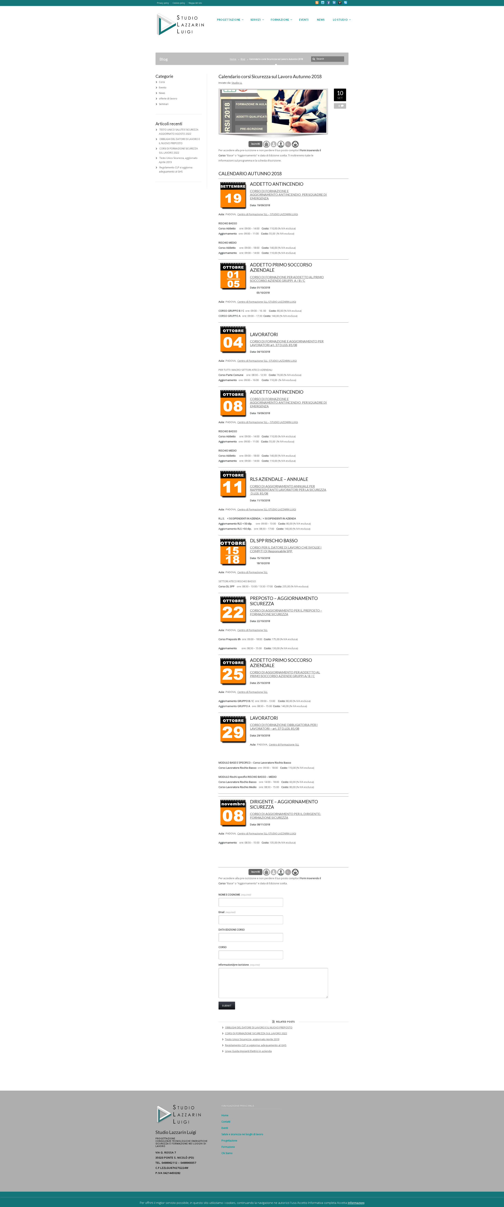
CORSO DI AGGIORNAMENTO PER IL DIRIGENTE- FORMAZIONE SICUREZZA (285, 815)
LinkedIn (334, 2)
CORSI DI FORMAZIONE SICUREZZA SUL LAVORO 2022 (256, 1033)
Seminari (164, 104)
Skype (345, 2)
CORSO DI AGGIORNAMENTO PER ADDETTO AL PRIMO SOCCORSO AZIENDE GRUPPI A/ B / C (285, 674)
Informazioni (356, 1203)
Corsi (162, 82)
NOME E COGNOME (235, 894)
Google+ (339, 2)
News (162, 93)
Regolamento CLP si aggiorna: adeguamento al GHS (255, 1045)
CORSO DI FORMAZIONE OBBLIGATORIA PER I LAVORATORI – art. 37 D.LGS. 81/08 (284, 726)
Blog (243, 58)
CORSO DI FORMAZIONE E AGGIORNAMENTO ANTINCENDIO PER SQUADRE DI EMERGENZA (288, 194)
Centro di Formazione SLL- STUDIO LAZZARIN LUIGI (267, 360)
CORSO (223, 947)
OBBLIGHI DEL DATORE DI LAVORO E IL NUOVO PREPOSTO (258, 1027)
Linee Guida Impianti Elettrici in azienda (248, 1051)
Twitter (322, 2)
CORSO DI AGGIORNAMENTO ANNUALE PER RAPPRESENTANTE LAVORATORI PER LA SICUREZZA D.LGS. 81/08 (288, 489)
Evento (162, 87)
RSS (317, 2)
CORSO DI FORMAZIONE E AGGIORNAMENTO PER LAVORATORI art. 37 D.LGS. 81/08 (286, 343)
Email (227, 912)
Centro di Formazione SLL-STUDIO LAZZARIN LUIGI (266, 301)
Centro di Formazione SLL (252, 572)
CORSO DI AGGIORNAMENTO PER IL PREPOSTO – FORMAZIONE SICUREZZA (286, 612)
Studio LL (237, 82)
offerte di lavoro (168, 98)
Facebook (328, 2)
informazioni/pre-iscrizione (239, 964)
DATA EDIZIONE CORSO (232, 929)
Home (233, 58)
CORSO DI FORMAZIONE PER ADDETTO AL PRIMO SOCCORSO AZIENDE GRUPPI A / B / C (287, 279)
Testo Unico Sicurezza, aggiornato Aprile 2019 (252, 1039)
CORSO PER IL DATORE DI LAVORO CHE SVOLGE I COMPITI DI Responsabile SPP (285, 549)
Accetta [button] (342, 1203)
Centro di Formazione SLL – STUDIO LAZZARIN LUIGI (267, 214)
